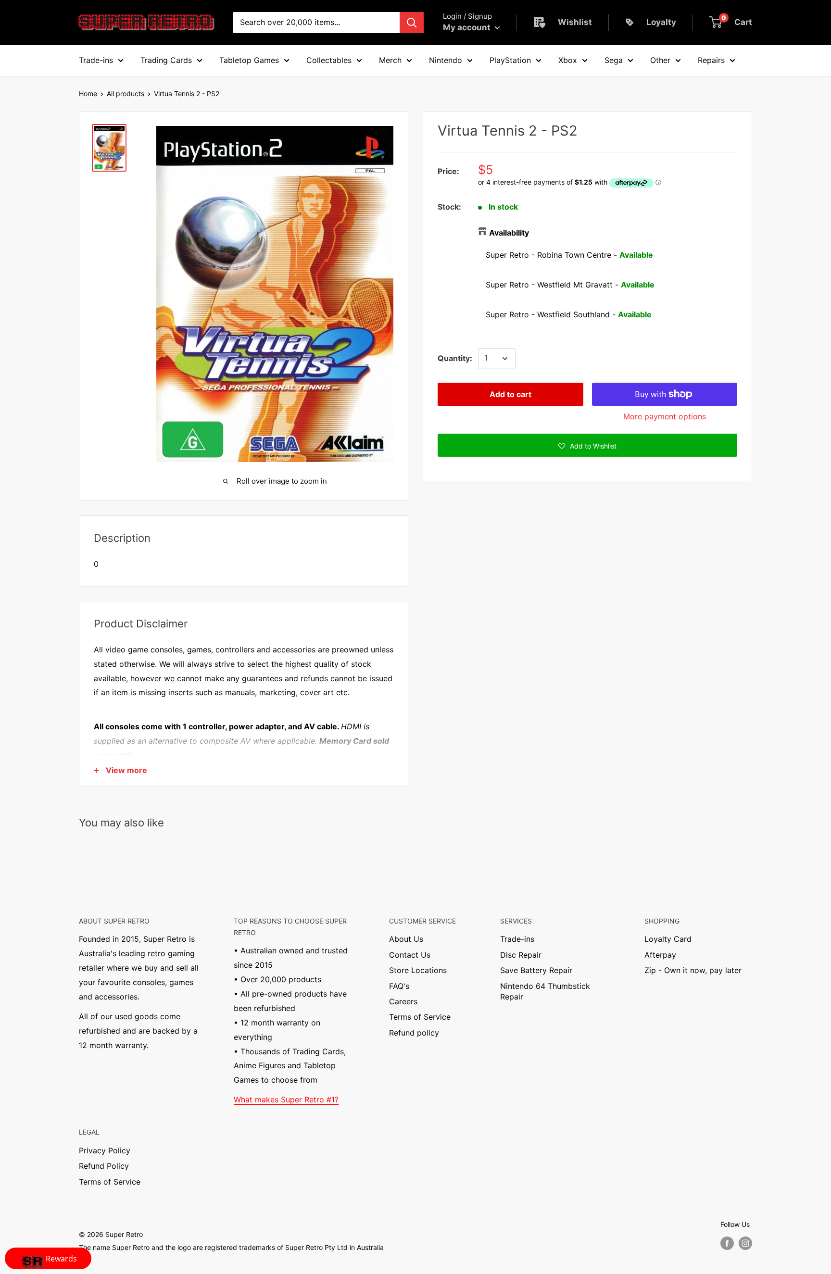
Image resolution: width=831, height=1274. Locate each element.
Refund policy (414, 1032)
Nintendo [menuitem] (445, 60)
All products (125, 93)
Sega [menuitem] (613, 60)
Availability (509, 232)
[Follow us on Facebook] (727, 1243)
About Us (406, 939)
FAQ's (399, 986)
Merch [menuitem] (390, 60)
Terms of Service (420, 1017)
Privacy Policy (104, 1150)
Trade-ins (517, 939)
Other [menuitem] (660, 60)
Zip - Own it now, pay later (693, 970)
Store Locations (418, 970)
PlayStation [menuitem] (510, 60)
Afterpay (660, 955)
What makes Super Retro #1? (286, 1099)
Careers (403, 1001)
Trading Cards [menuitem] (166, 60)
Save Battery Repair (536, 970)
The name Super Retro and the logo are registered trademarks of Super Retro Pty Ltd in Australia (231, 1247)
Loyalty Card (668, 939)
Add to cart (510, 394)
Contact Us (409, 955)
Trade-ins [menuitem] (96, 60)
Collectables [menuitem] (329, 60)
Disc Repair (520, 955)
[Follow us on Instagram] (745, 1243)
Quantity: (455, 358)
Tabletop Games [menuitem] (249, 60)
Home (88, 93)
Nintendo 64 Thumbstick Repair (545, 991)
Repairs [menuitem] (711, 60)
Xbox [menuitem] (567, 60)
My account (467, 27)
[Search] (412, 22)
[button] (587, 445)
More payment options (664, 416)
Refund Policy (104, 1166)
